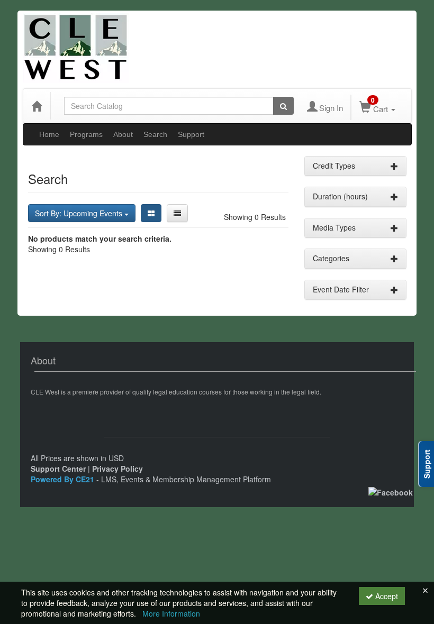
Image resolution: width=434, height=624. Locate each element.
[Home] (36, 106)
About (123, 134)
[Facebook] (390, 491)
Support (191, 134)
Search (155, 134)
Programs (86, 134)
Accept (385, 596)
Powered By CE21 (63, 479)
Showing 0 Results (255, 217)
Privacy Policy (117, 468)
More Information (171, 613)
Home (49, 134)
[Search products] (283, 106)
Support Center (58, 468)
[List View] (177, 213)
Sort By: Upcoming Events (79, 213)
